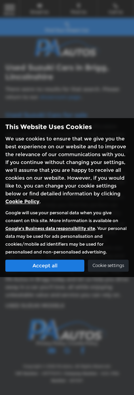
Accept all (45, 265)
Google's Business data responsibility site (50, 228)
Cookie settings (108, 265)
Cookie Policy (22, 201)
